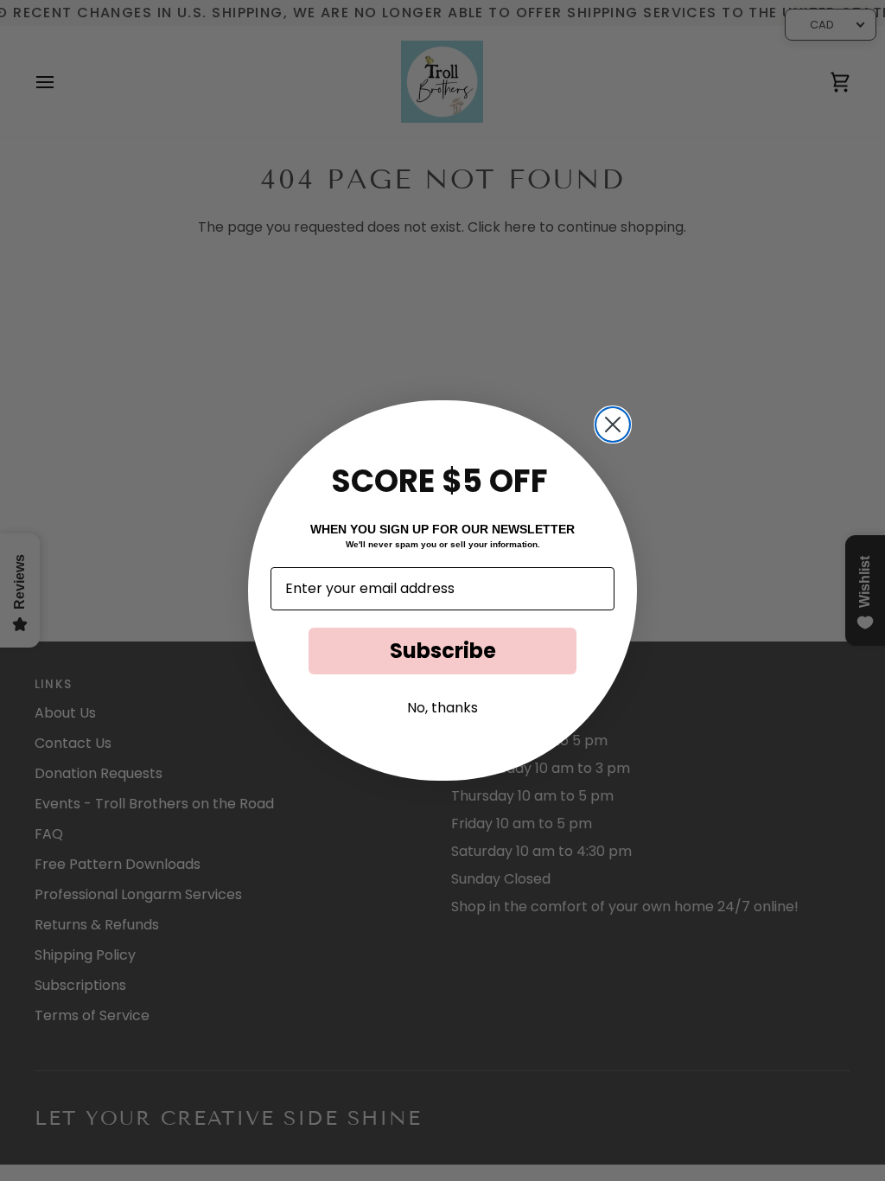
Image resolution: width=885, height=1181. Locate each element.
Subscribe (443, 650)
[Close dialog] (612, 424)
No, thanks (442, 708)
